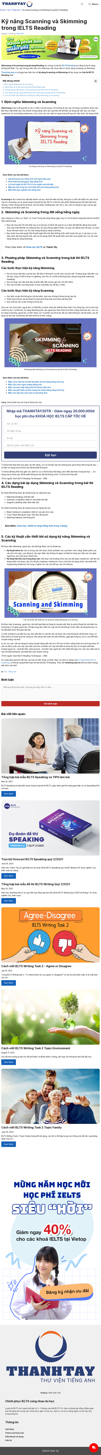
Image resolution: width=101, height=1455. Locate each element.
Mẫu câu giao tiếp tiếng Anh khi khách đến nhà (29, 387)
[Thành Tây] (17, 4)
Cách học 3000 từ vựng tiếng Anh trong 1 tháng (42, 525)
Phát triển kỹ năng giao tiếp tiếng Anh (25, 181)
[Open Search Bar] (82, 4)
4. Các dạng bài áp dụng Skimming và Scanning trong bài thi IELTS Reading (34, 93)
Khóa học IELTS (34, 247)
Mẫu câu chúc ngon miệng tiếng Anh (25, 384)
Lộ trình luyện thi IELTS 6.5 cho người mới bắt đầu (30, 184)
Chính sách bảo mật (14, 1433)
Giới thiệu (9, 1429)
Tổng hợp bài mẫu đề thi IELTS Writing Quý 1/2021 (35, 884)
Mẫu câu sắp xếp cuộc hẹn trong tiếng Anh (27, 393)
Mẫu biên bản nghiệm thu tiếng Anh (24, 190)
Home (2, 10)
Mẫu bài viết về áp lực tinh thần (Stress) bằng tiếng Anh (33, 187)
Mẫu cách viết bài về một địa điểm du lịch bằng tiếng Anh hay (36, 382)
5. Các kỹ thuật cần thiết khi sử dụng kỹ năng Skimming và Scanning (31, 95)
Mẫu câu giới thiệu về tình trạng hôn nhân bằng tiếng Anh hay (36, 390)
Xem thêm (8, 793)
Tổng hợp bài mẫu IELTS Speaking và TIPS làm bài (35, 777)
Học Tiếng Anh (13, 10)
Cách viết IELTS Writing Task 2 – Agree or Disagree (36, 966)
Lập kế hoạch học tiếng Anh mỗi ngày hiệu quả (29, 179)
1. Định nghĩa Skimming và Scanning (18, 84)
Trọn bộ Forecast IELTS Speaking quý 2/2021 (32, 859)
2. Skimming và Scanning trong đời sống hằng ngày (24, 87)
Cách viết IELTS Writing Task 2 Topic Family (31, 1127)
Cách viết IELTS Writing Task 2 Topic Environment (35, 1048)
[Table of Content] (96, 81)
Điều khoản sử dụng (14, 1436)
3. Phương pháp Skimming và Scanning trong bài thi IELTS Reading (30, 90)
